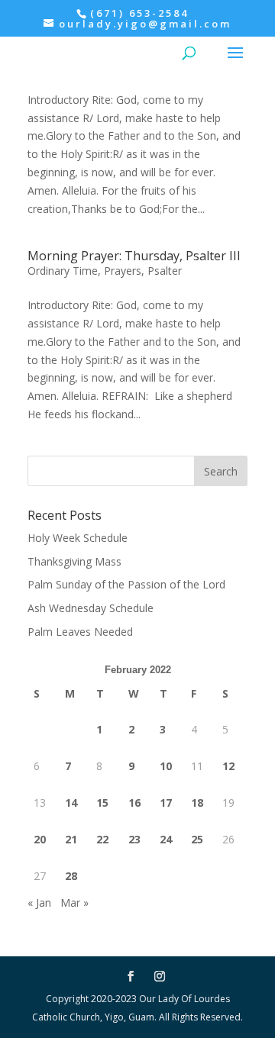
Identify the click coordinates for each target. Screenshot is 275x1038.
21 (71, 839)
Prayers (122, 270)
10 (166, 766)
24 (166, 839)
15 (102, 802)
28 (71, 876)
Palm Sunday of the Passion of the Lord (126, 584)
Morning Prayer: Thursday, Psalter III (134, 255)
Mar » (74, 902)
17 (166, 802)
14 (71, 802)
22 (102, 839)
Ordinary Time (63, 270)
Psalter (164, 270)
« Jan (39, 902)
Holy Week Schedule (78, 537)
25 (197, 839)
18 (197, 802)
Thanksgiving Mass (74, 561)
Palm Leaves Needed (80, 631)
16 (134, 802)
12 (228, 766)
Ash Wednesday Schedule (91, 608)
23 (134, 839)
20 (40, 839)
